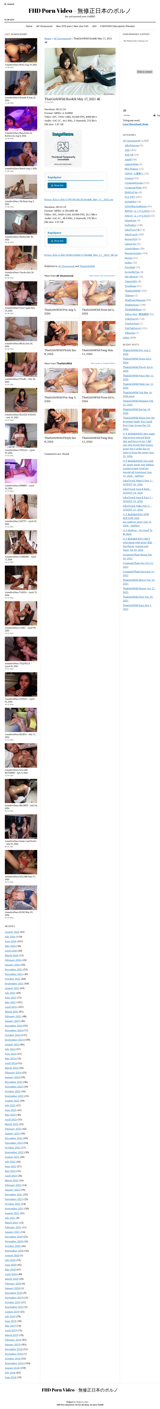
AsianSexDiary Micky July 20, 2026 (19, 345)
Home (29, 26)
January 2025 (12, 1021)
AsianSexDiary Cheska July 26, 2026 (19, 274)
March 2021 (11, 1222)
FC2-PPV (130, 197)
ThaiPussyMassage (135, 300)
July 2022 (10, 1161)
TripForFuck (132, 323)
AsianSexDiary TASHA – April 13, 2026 (21, 594)
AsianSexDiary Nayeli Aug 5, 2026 (21, 168)
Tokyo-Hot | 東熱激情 (137, 314)
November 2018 (14, 1354)
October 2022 (12, 1147)
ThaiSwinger (132, 304)
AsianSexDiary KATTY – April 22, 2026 (21, 522)
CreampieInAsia (134, 183)
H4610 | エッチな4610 (137, 215)
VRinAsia (130, 333)
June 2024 (10, 1053)
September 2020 (14, 1250)
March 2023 (11, 1124)
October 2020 (12, 1246)
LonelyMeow (132, 248)
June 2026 (10, 941)
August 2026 (12, 932)
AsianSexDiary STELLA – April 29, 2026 (20, 451)
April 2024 (11, 1063)
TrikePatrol (131, 319)
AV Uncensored (62, 38)
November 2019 (14, 1297)
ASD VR (129, 154)
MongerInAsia (133, 253)
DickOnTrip (131, 192)
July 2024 (10, 1049)
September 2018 (14, 1363)
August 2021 (12, 1213)
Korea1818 (131, 239)
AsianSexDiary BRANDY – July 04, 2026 (21, 807)
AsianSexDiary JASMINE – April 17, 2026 (20, 558)
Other (126, 337)
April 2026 (11, 950)
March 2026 (11, 955)
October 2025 (12, 978)
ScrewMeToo (132, 272)
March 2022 (11, 1180)
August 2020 (12, 1255)
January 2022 (12, 1189)
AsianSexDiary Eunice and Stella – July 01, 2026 (20, 842)
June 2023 (10, 1110)
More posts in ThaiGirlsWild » (103, 363)
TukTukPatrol (133, 328)
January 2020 (12, 1288)
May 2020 (10, 1269)
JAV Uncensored (44, 26)
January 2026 (12, 964)
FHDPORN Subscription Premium (117, 26)
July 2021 (10, 1218)
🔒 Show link (57, 185)
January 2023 (12, 1133)
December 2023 (13, 1082)
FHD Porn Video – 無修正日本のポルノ (80, 11)
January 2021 (12, 1232)
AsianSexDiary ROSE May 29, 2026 (19, 913)
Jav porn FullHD (96, 1405)
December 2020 (13, 1236)
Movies (128, 258)
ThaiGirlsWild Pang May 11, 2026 (97, 352)
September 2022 (14, 1152)
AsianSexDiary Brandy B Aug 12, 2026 (20, 99)
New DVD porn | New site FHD (72, 26)
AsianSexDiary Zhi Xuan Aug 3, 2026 (19, 203)
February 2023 (13, 1129)
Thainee (129, 295)
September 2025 (14, 983)
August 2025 (12, 988)
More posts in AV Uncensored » (103, 275)
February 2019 (13, 1339)
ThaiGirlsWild (87, 266)
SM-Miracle (131, 276)
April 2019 (11, 1330)
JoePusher (130, 225)
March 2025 (11, 1011)
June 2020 (10, 1264)
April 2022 (11, 1175)
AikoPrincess (132, 145)
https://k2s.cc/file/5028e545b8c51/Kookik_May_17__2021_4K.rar (81, 255)
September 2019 (14, 1307)
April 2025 (11, 1007)
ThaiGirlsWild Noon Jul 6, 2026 (98, 311)
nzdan (128, 262)
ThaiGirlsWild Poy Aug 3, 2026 (60, 311)
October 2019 (12, 1302)
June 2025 (10, 997)
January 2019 (12, 1344)
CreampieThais (133, 187)
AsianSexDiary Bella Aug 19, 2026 (21, 64)
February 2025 (13, 1016)
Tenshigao (130, 286)
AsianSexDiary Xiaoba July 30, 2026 (19, 238)
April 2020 (11, 1274)
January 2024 (12, 1077)
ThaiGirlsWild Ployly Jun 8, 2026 (60, 352)
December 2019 (13, 1293)
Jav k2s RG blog (82, 1405)
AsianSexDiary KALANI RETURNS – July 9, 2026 (16, 771)
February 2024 (13, 1072)
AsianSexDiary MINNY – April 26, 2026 (19, 487)
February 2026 (13, 960)
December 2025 (13, 969)
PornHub (130, 267)
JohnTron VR (132, 229)
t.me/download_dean (135, 124)
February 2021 (13, 1227)
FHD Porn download (65, 1405)
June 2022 (10, 1166)
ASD (94, 26)
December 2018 (13, 1349)
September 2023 (14, 1096)
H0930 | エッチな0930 (137, 211)
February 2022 (13, 1185)
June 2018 (10, 1377)
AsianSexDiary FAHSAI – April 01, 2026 (20, 700)
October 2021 (12, 1204)
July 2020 (10, 1260)
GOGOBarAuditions (136, 206)
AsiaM (128, 159)
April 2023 (11, 1119)
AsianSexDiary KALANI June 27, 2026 (20, 878)
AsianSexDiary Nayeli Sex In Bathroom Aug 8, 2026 (18, 134)
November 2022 (14, 1143)
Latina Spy (131, 244)
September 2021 (14, 1208)
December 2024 (13, 1025)
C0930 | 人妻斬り (134, 173)
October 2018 (12, 1358)
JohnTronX (131, 234)
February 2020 (13, 1283)
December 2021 (13, 1194)
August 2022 (12, 1157)
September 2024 (14, 1039)
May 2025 (10, 1002)
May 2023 (10, 1114)
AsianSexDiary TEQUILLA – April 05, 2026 (18, 665)
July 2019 (10, 1316)
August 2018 (12, 1368)
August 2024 (12, 1044)
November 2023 (14, 1086)
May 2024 (10, 1058)
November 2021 (14, 1199)
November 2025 (14, 974)
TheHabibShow (133, 309)
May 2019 (10, 1325)
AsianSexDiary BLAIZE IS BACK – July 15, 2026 (20, 416)
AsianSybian (131, 164)
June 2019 (10, 1321)
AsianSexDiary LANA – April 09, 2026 (20, 629)
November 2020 (14, 1241)
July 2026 (10, 936)
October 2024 (12, 1035)
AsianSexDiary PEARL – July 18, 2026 (20, 380)
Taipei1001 (131, 281)
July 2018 (10, 1372)
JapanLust (130, 220)
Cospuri (129, 178)
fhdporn (69, 1402)
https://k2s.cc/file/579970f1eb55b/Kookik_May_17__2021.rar (78, 199)
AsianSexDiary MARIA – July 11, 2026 (20, 736)
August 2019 (12, 1311)
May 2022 (10, 1171)
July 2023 (10, 1105)
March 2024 (11, 1068)
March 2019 (11, 1335)
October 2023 (12, 1091)
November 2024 (14, 1030)
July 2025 (10, 993)
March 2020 (11, 1279)
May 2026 (10, 946)
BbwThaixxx (131, 168)
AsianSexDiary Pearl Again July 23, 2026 (20, 309)
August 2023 (12, 1100)
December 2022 (13, 1138)
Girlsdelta (130, 201)
